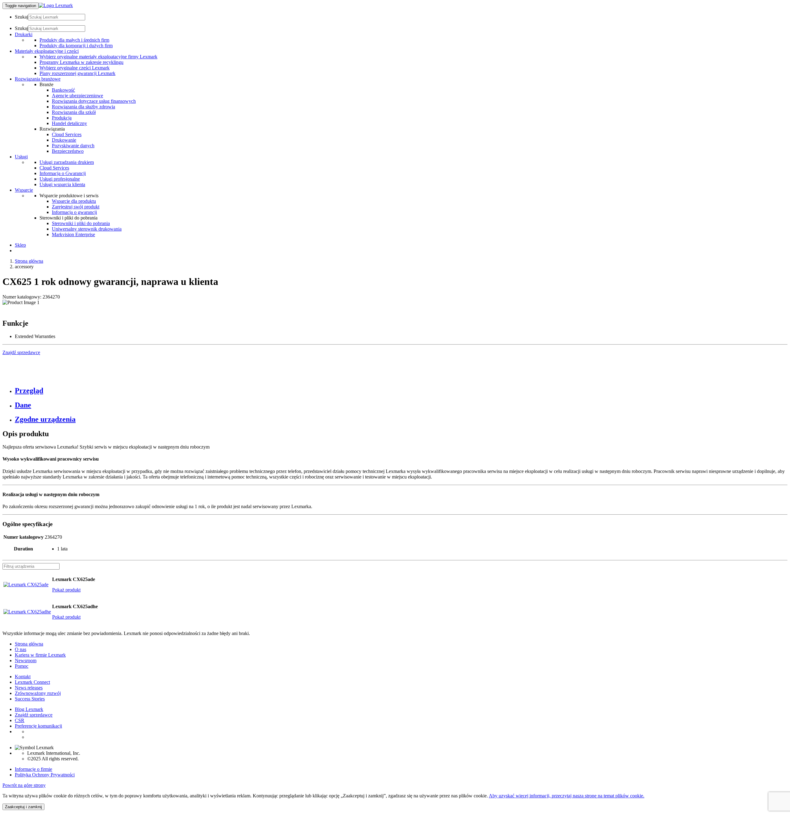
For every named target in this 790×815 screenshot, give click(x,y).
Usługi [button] (21, 156)
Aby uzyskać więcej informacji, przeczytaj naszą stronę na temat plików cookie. (566, 795)
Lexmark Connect (32, 682)
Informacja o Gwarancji (63, 173)
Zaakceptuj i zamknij (23, 807)
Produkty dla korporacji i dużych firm (76, 45)
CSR (19, 720)
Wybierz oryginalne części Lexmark (75, 67)
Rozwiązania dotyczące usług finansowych (94, 101)
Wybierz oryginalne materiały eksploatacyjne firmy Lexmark (98, 56)
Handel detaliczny (69, 123)
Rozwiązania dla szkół (74, 112)
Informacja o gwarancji (74, 212)
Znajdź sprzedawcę (33, 714)
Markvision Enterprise (73, 234)
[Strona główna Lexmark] (56, 5)
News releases (29, 687)
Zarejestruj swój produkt (75, 206)
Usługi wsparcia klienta (62, 184)
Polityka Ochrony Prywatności (45, 774)
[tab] (401, 391)
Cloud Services (66, 134)
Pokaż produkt (66, 589)
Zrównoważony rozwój (38, 693)
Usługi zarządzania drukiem (67, 162)
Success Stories (30, 698)
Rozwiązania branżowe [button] (37, 79)
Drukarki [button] (23, 34)
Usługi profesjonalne (60, 179)
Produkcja (62, 117)
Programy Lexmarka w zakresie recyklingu (81, 62)
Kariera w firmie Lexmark (40, 655)
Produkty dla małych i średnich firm (74, 40)
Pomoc (21, 666)
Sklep (20, 245)
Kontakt (23, 676)
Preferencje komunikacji (38, 726)
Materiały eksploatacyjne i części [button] (47, 51)
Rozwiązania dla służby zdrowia (83, 106)
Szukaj (21, 16)
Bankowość (63, 90)
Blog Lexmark (29, 709)
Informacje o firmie (33, 769)
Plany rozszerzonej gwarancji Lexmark (77, 73)
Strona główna (29, 261)
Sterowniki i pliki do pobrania (81, 223)
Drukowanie (64, 140)
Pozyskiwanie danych (73, 145)
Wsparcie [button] (24, 190)
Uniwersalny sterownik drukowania (87, 229)
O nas (20, 649)
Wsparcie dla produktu (74, 201)
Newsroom (25, 660)
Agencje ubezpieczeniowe (77, 95)
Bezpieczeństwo (68, 151)
